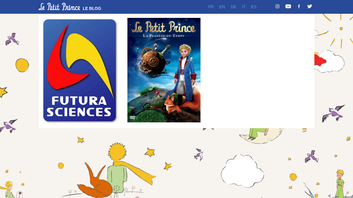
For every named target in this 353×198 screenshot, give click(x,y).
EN (222, 6)
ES (253, 6)
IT (243, 6)
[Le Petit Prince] (59, 6)
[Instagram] (277, 7)
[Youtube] (288, 7)
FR (211, 6)
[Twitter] (309, 7)
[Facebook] (299, 7)
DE (233, 6)
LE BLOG (92, 8)
